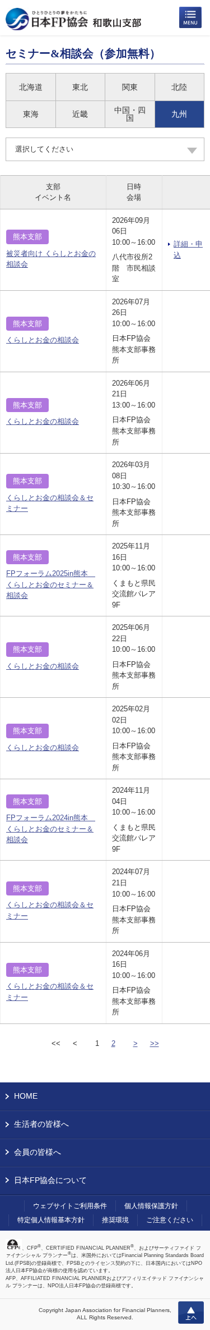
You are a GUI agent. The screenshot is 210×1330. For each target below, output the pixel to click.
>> (154, 1043)
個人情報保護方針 (151, 1206)
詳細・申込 (188, 249)
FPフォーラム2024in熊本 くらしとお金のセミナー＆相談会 (50, 828)
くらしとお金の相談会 (42, 340)
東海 (31, 113)
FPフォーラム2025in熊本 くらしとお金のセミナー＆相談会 (50, 584)
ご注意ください (169, 1220)
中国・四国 (130, 114)
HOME (26, 1095)
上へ (191, 1312)
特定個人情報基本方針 (51, 1220)
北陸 (179, 87)
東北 (80, 87)
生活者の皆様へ (41, 1123)
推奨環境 (115, 1220)
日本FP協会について (50, 1180)
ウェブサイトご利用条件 (70, 1206)
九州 (179, 113)
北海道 (31, 87)
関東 (130, 87)
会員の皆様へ (37, 1152)
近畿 (80, 113)
